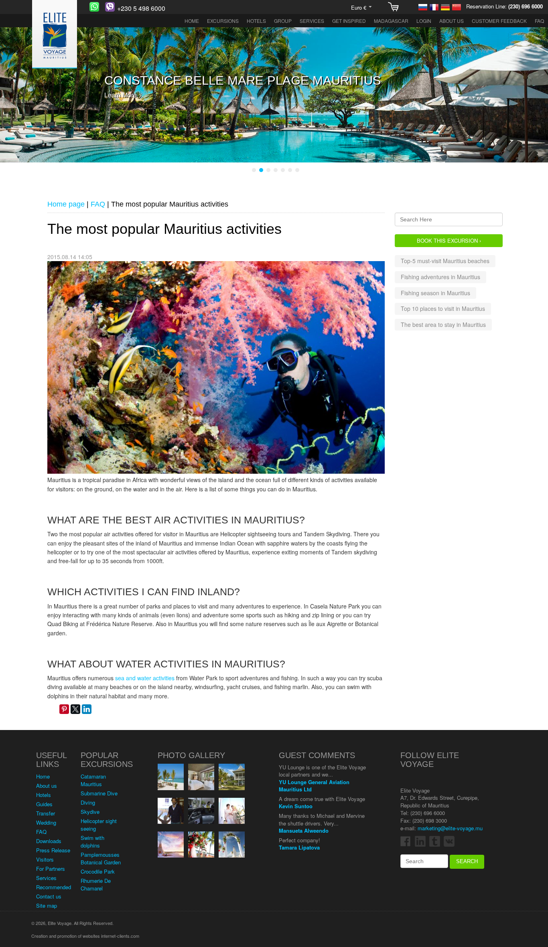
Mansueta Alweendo (304, 830)
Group (283, 20)
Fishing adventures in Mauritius (440, 276)
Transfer (45, 813)
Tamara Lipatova (299, 847)
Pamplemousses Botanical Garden (101, 858)
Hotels (256, 20)
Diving (88, 802)
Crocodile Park (98, 871)
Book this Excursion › (449, 240)
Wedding (46, 822)
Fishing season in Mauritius (435, 292)
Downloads (48, 841)
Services (312, 20)
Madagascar (391, 20)
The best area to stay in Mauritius (443, 324)
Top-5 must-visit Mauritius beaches (445, 261)
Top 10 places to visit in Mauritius (443, 308)
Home (192, 20)
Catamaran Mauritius (93, 780)
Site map (46, 905)
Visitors (45, 859)
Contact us (48, 896)
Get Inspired (349, 20)
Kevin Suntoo (296, 806)
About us (451, 20)
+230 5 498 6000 (141, 8)
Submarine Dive (99, 793)
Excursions (223, 20)
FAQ (539, 20)
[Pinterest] (64, 709)
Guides (44, 804)
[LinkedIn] (86, 709)
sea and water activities (145, 677)
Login (423, 20)
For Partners (50, 868)
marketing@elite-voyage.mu (450, 828)
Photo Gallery (191, 755)
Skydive (90, 811)
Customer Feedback (499, 20)
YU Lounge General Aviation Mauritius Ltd (314, 785)
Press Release (53, 850)
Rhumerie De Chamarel (96, 884)
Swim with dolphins (92, 841)
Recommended (53, 887)
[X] (75, 709)
